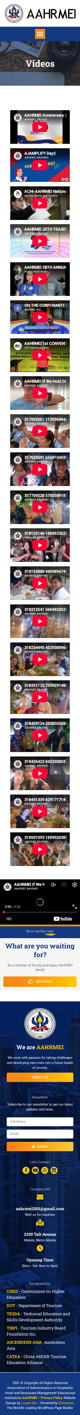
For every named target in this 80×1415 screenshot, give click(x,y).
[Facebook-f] (26, 1170)
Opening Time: (40, 1260)
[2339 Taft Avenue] (40, 1222)
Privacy (47, 1398)
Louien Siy (28, 1403)
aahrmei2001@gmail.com (40, 1208)
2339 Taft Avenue (40, 1234)
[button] (40, 34)
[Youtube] (35, 1170)
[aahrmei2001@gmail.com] (40, 1197)
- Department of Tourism (34, 1305)
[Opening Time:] (40, 1248)
